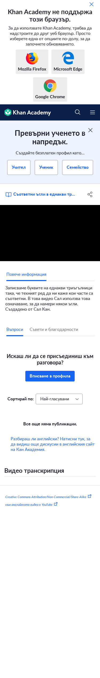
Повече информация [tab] (26, 274)
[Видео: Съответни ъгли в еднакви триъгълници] (50, 233)
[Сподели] (90, 194)
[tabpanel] (50, 296)
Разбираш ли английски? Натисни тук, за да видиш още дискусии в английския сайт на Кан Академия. (53, 444)
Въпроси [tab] (14, 329)
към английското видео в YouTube (29, 504)
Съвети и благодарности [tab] (54, 329)
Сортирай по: (20, 399)
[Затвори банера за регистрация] (90, 130)
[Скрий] (91, 4)
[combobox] (59, 399)
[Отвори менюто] (92, 112)
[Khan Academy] (25, 112)
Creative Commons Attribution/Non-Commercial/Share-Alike (45, 496)
